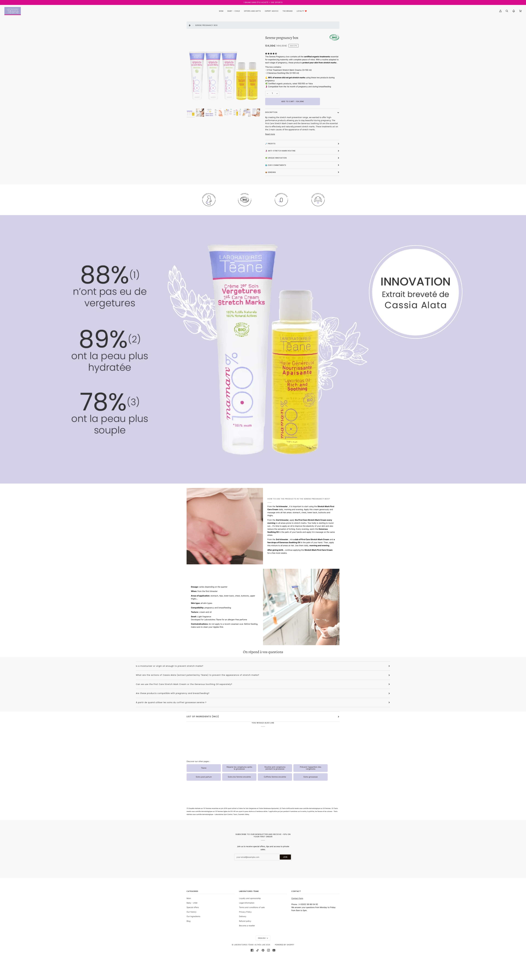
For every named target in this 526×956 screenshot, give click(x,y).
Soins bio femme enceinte (239, 777)
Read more (270, 134)
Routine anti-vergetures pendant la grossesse (275, 768)
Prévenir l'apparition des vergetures (310, 768)
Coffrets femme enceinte (275, 777)
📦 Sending (270, 172)
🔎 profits (270, 143)
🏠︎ (190, 25)
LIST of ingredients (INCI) (203, 716)
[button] (271, 53)
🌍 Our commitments (275, 165)
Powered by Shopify (284, 945)
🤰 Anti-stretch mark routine (280, 151)
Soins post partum (204, 777)
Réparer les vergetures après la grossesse (239, 768)
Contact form (297, 898)
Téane (203, 768)
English (262, 938)
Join (285, 857)
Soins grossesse (310, 777)
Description (271, 112)
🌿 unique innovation (276, 158)
